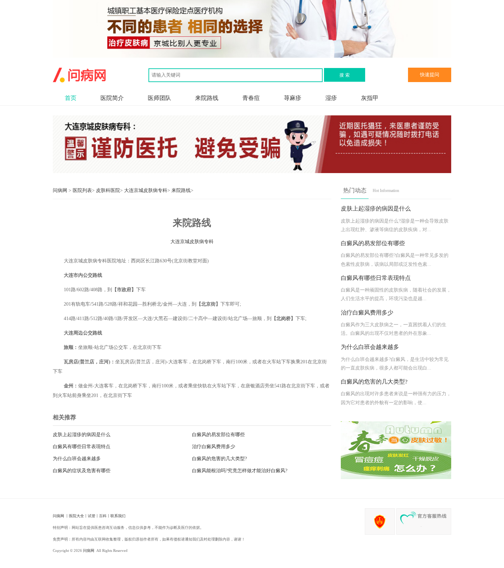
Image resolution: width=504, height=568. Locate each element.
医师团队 (159, 98)
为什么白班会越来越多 (77, 458)
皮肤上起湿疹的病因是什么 (81, 434)
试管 (91, 516)
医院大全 (76, 516)
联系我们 (117, 516)
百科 (103, 516)
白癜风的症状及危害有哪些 (81, 470)
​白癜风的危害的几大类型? (219, 458)
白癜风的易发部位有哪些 (218, 434)
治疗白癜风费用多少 (213, 446)
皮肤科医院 (108, 190)
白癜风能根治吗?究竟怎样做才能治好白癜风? (239, 470)
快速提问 (429, 74)
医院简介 (112, 98)
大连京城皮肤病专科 (145, 190)
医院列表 (82, 190)
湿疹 (331, 98)
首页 (70, 98)
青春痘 (251, 98)
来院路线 (206, 98)
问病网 (61, 190)
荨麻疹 (292, 98)
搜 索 (344, 75)
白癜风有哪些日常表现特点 (81, 446)
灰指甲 (370, 98)
